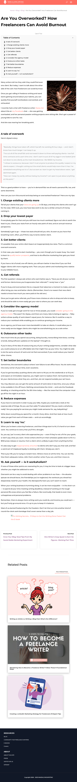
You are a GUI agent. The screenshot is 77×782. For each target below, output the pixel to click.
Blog (17, 10)
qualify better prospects (19, 255)
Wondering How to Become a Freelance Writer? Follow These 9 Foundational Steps (38, 668)
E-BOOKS (7, 743)
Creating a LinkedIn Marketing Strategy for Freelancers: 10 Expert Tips (35, 714)
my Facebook (17, 111)
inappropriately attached (27, 446)
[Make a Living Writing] (14, 3)
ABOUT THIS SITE (9, 755)
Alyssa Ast (39, 108)
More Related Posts (62, 571)
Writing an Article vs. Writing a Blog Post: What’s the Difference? (33, 619)
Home (12, 10)
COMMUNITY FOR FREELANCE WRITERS (16, 740)
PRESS (6, 758)
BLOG (5, 736)
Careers (6, 746)
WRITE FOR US (8, 761)
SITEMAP (6, 765)
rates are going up (31, 205)
